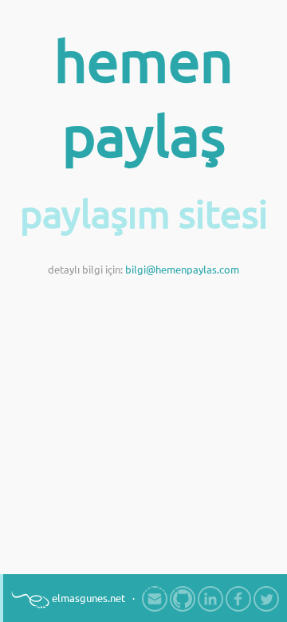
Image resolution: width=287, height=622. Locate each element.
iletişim (84, 607)
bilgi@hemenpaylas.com (182, 269)
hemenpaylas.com (134, 588)
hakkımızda (34, 607)
